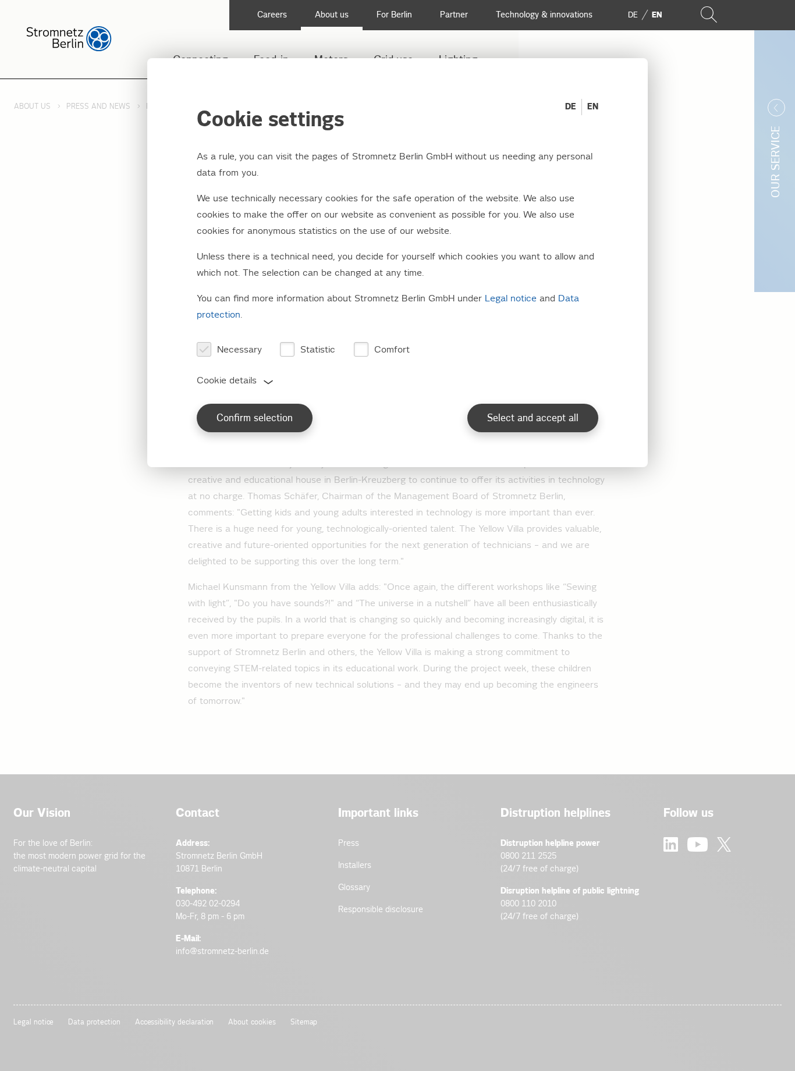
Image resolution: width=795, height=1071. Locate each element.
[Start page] (69, 48)
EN (592, 107)
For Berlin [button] (394, 15)
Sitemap (304, 1022)
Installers (354, 865)
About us (32, 106)
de (633, 15)
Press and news (98, 106)
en (657, 15)
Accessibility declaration (174, 1022)
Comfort (392, 349)
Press (348, 843)
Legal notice (33, 1022)
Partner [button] (454, 15)
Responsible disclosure (380, 910)
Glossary (354, 887)
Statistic (317, 349)
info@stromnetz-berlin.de (222, 951)
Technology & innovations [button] (544, 15)
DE (570, 107)
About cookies (251, 1022)
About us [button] (332, 15)
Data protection (94, 1022)
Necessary (239, 349)
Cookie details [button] (227, 380)
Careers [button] (272, 15)
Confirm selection (255, 418)
